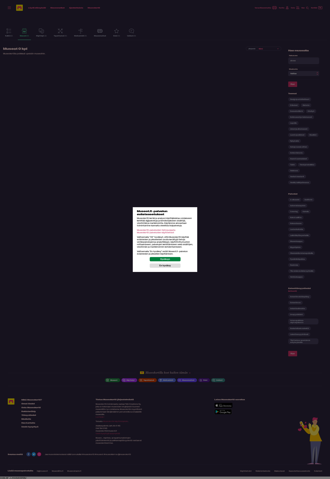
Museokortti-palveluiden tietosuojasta (156, 230)
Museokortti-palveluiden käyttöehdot (155, 232)
